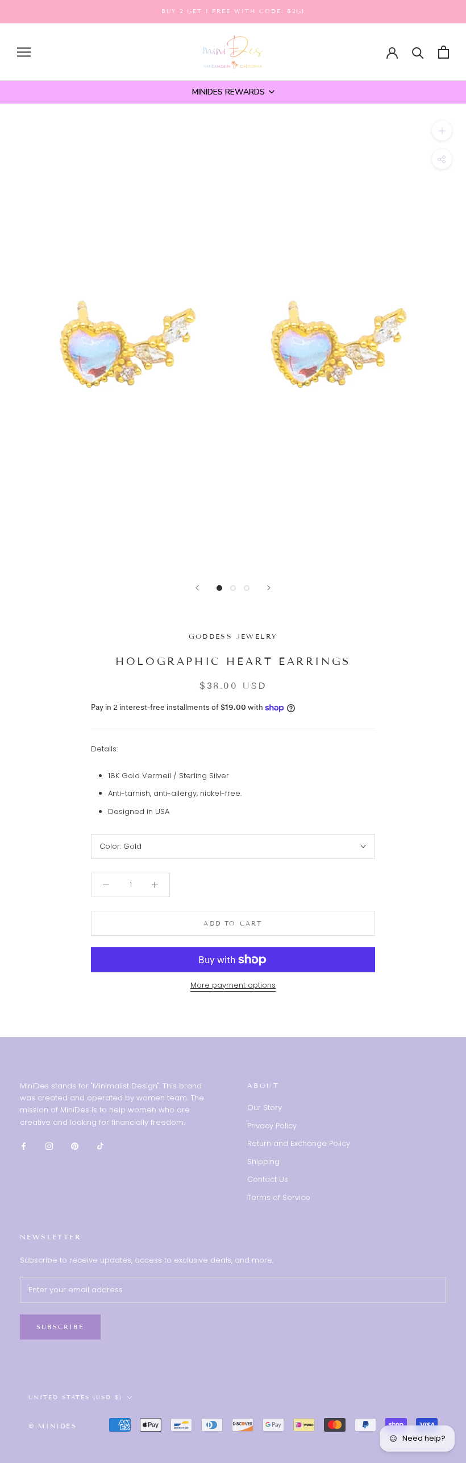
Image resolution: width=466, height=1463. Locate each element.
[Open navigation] (24, 52)
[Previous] (197, 587)
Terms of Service (278, 1197)
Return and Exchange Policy (298, 1143)
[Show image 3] (246, 588)
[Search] (418, 52)
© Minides (52, 1426)
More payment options (233, 985)
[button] (233, 92)
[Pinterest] (74, 1146)
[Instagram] (49, 1146)
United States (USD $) (75, 1397)
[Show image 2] (233, 588)
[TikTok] (100, 1146)
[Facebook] (23, 1146)
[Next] (269, 587)
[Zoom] (442, 130)
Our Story (264, 1107)
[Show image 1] (219, 588)
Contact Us (267, 1179)
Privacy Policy (272, 1125)
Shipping (263, 1161)
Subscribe (60, 1327)
